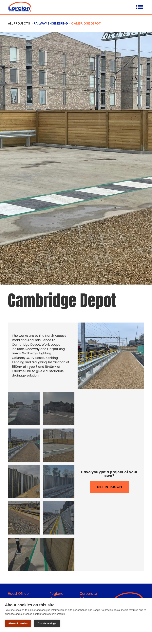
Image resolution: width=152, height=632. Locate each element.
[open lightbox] (24, 408)
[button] (138, 7)
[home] (70, 7)
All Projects (19, 23)
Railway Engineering (50, 23)
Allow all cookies (18, 623)
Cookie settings (47, 623)
